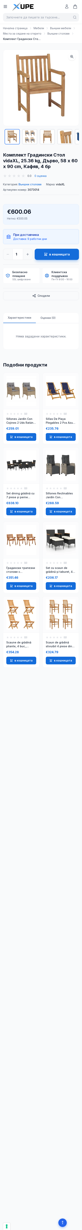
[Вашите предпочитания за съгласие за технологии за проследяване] (6, 1226)
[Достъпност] (62, 1222)
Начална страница (15, 28)
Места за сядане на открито (22, 33)
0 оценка (41, 175)
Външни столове (58, 33)
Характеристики (19, 317)
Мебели (39, 28)
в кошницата (23, 436)
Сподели (44, 295)
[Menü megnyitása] (5, 6)
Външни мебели (60, 28)
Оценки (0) (47, 317)
